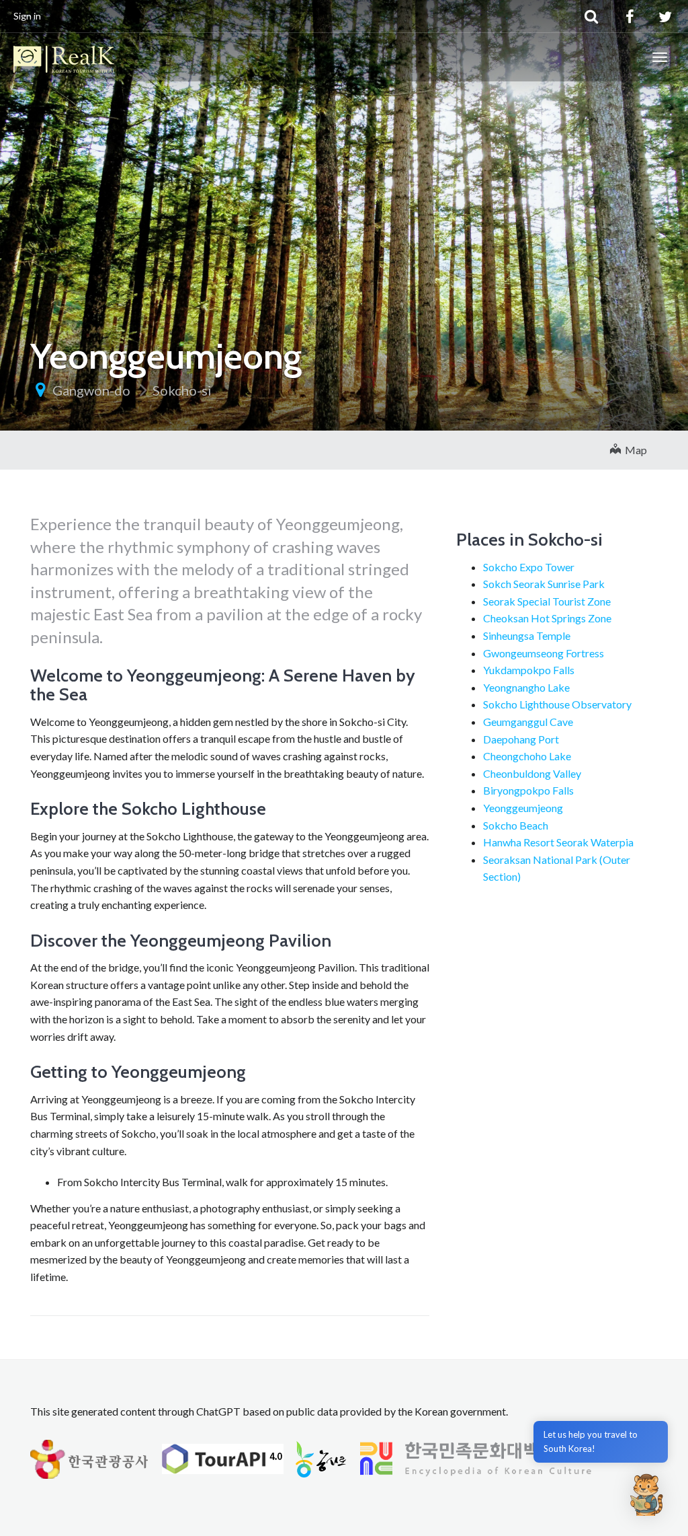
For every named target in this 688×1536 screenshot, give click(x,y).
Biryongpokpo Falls (528, 790)
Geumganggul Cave (528, 721)
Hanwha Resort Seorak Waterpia (558, 842)
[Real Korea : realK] (64, 57)
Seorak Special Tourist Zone (547, 601)
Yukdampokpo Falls (528, 669)
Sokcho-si (182, 390)
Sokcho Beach (515, 825)
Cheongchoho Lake (527, 755)
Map (634, 449)
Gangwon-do (91, 390)
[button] (646, 1494)
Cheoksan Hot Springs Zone (547, 618)
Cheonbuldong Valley (532, 773)
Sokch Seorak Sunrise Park (544, 583)
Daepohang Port (521, 739)
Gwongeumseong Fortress (543, 653)
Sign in (27, 16)
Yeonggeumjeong (523, 807)
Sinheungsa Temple (526, 635)
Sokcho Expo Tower (528, 566)
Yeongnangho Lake (526, 687)
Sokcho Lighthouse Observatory (557, 704)
